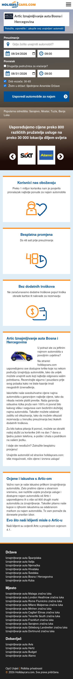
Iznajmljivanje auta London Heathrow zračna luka (35, 597)
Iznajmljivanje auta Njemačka (23, 565)
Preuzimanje (11, 37)
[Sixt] (27, 155)
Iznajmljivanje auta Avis (19, 644)
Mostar (45, 111)
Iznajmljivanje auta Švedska (22, 573)
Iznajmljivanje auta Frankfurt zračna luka (30, 620)
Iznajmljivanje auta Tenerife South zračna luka (33, 616)
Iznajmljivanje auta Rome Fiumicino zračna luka (34, 601)
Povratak (9, 61)
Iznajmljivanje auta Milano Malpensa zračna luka (34, 605)
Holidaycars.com (24, 672)
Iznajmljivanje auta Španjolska (23, 558)
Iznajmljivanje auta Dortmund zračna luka (30, 631)
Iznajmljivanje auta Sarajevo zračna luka (29, 623)
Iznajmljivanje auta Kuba (20, 580)
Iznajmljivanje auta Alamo (21, 655)
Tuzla (54, 111)
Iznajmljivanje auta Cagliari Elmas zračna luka (33, 612)
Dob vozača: (18, 81)
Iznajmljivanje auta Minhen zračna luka (28, 608)
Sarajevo (34, 111)
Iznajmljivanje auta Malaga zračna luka (28, 593)
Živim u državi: (33, 86)
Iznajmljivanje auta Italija (20, 561)
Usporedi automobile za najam (39, 96)
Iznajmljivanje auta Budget (21, 652)
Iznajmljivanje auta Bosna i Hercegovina (29, 576)
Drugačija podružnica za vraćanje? (27, 66)
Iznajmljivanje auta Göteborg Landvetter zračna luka (36, 627)
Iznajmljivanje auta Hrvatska (22, 569)
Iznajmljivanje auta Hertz (20, 648)
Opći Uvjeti (12, 668)
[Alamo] (46, 155)
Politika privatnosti (31, 668)
